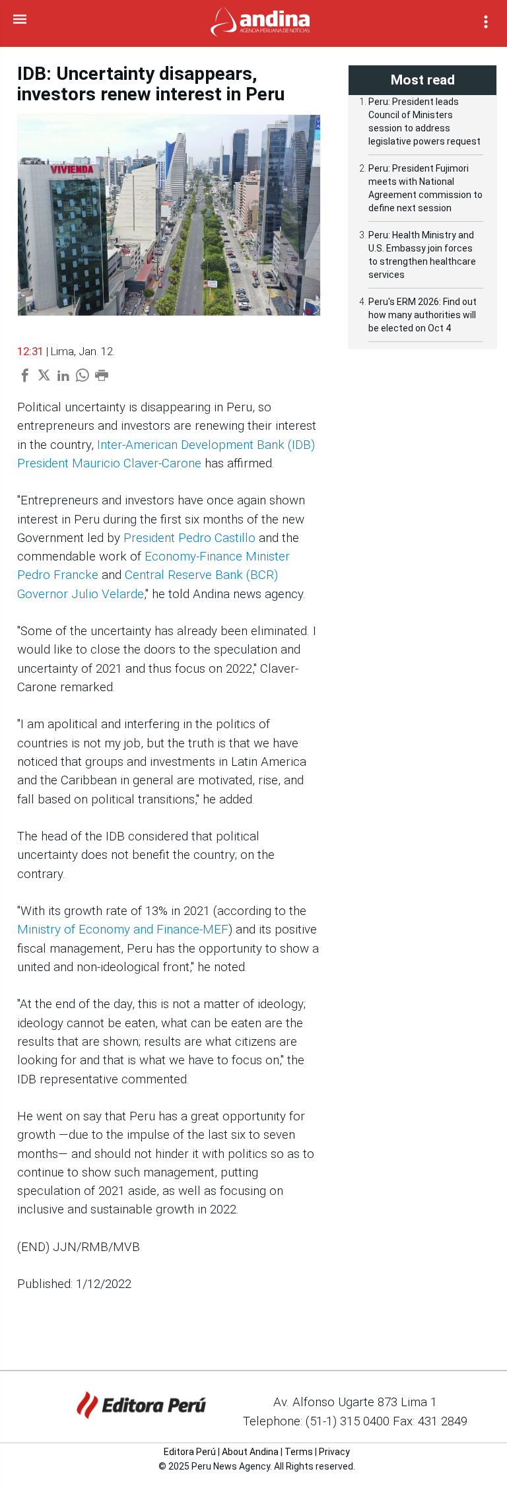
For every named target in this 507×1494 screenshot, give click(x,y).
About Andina (250, 1451)
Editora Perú (190, 1451)
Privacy (334, 1451)
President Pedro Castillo (189, 538)
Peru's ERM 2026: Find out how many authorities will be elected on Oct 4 (422, 314)
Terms (299, 1451)
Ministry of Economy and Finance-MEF (122, 929)
